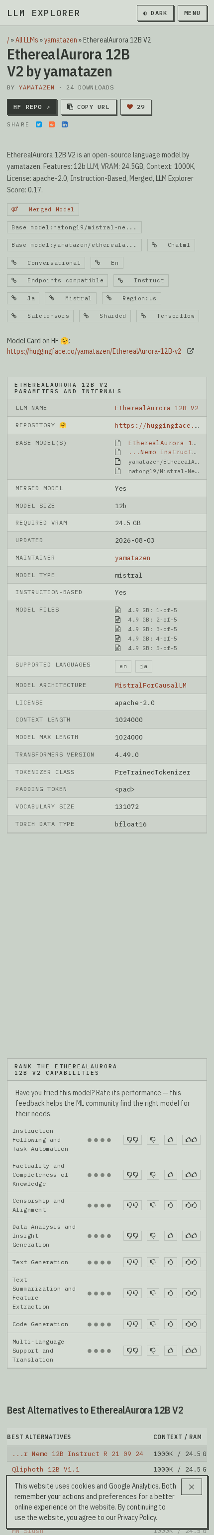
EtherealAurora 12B (164, 443)
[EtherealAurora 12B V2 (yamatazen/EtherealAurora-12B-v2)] (107, 944)
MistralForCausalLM (151, 685)
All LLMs (26, 39)
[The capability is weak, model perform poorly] (132, 1140)
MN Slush (28, 1531)
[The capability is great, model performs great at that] (191, 1140)
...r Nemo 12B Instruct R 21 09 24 (77, 1454)
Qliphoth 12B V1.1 (46, 1469)
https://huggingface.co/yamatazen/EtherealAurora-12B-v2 (94, 351)
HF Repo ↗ (31, 106)
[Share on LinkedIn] (65, 124)
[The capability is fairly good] (170, 1140)
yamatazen (60, 39)
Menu (192, 12)
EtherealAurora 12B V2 (157, 408)
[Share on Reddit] (52, 124)
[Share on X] (39, 124)
